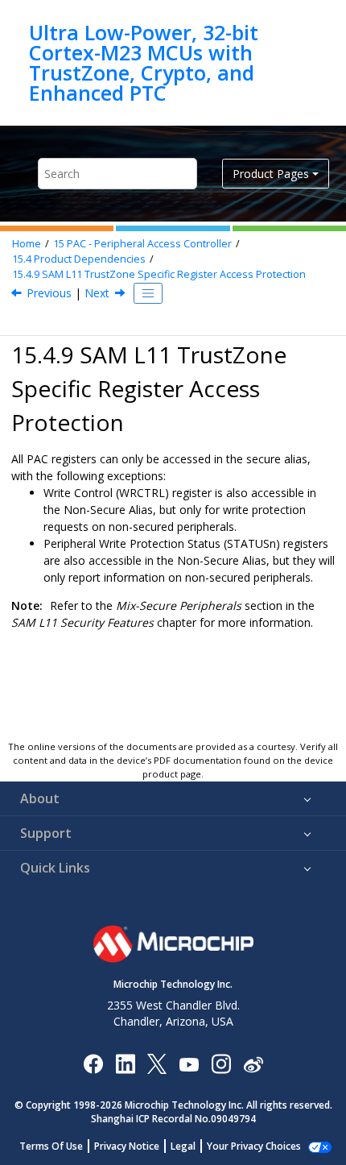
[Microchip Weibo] (253, 1064)
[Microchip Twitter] (157, 1063)
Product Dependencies (79, 259)
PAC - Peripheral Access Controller (142, 244)
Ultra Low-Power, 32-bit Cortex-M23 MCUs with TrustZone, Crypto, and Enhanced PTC (143, 63)
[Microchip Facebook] (93, 1063)
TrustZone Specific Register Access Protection (159, 274)
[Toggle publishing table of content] (148, 293)
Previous (49, 293)
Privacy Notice (126, 1146)
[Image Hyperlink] (189, 1064)
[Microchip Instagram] (221, 1063)
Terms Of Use (51, 1146)
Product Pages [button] (271, 173)
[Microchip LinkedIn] (125, 1063)
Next (96, 293)
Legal (183, 1146)
